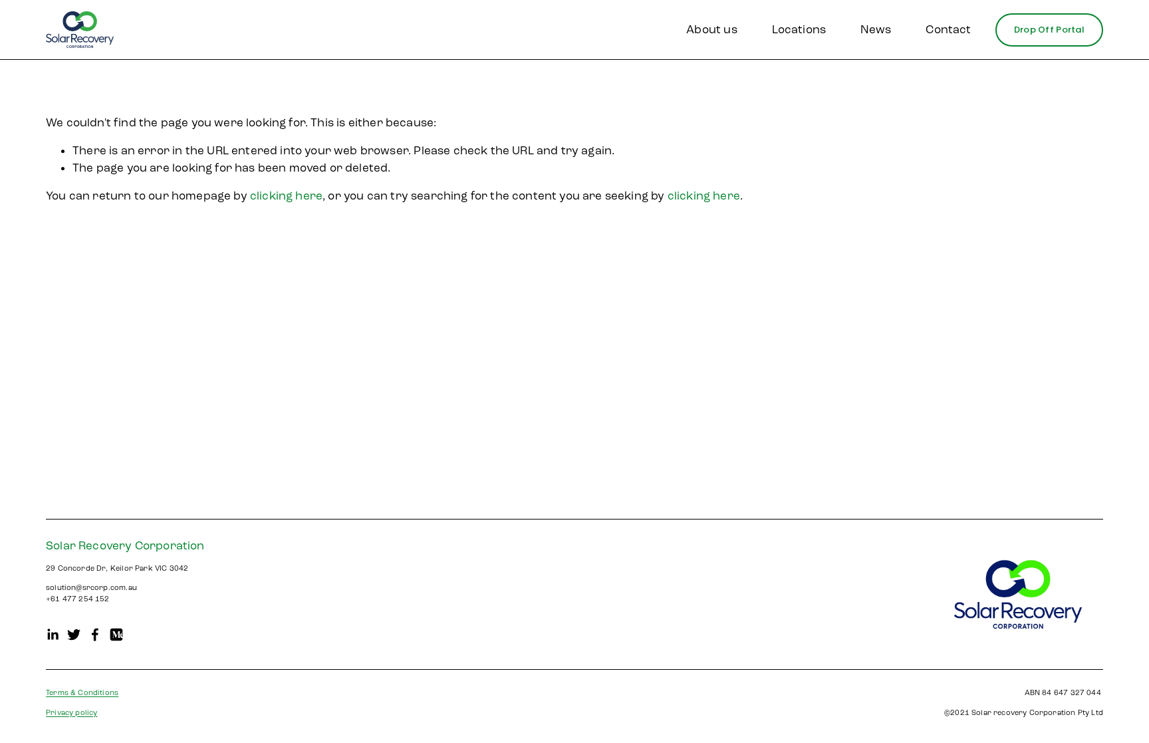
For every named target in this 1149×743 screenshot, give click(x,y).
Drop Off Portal (1049, 29)
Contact (948, 30)
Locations (799, 30)
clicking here (286, 196)
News (876, 30)
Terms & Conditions (82, 692)
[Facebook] (95, 634)
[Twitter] (73, 634)
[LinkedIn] (52, 634)
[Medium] (116, 634)
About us (711, 30)
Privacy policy (71, 712)
